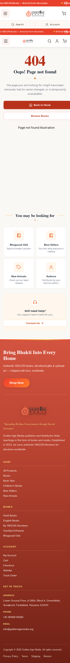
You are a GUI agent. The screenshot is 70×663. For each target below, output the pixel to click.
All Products (10, 470)
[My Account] (57, 41)
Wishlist (7, 570)
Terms (25, 656)
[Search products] (49, 41)
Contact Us (33, 323)
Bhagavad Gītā (11, 535)
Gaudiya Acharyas (13, 530)
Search (20, 24)
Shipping (35, 656)
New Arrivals (10, 495)
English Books (11, 520)
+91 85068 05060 (13, 617)
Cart (5, 560)
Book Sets (9, 480)
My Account (9, 555)
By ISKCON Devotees (15, 525)
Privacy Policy (10, 656)
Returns (47, 656)
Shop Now (16, 382)
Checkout (8, 565)
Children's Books (12, 485)
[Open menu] (5, 13)
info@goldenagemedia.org (18, 629)
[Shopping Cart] (64, 13)
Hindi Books (10, 515)
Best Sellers (10, 490)
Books (6, 475)
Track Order (10, 575)
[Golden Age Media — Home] (35, 13)
